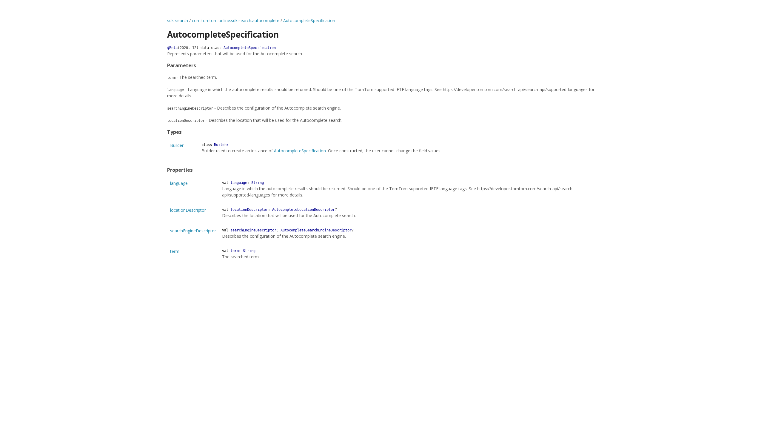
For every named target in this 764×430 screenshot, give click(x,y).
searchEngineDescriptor (193, 231)
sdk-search (177, 20)
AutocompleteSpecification (309, 20)
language (179, 183)
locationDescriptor (188, 210)
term (174, 251)
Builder (177, 145)
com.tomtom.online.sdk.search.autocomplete (235, 20)
